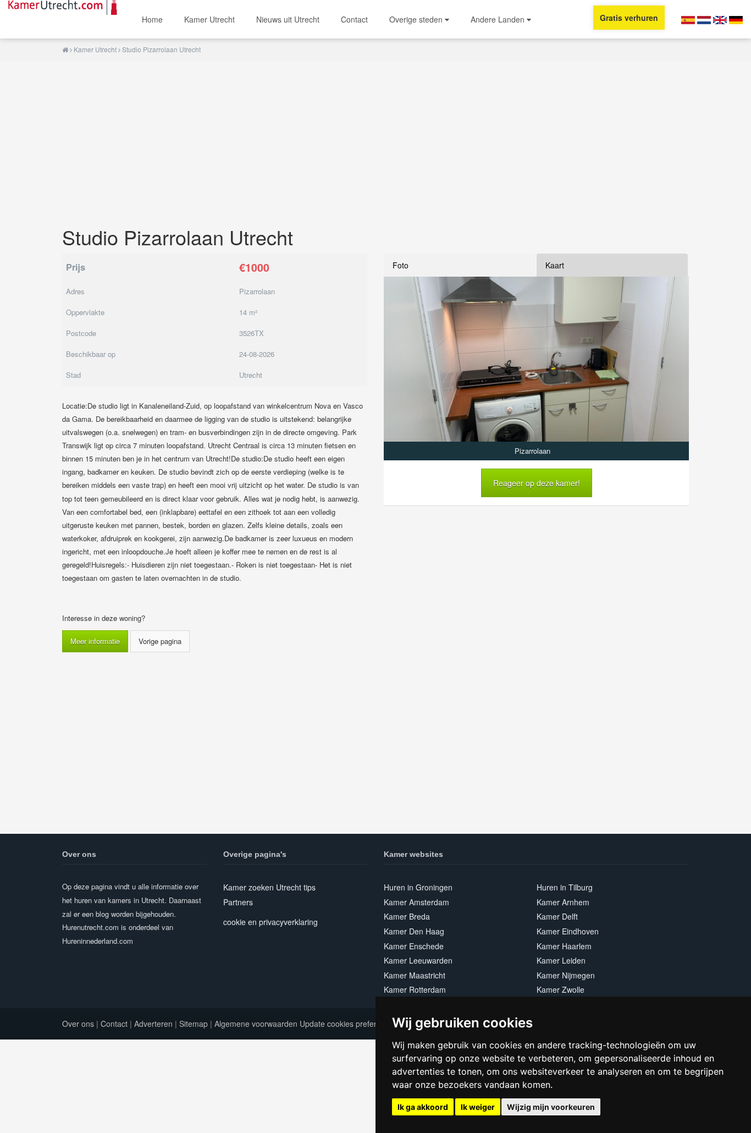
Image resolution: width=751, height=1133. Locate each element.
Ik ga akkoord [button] (422, 1107)
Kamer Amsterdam (416, 902)
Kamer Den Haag (414, 931)
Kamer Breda (407, 916)
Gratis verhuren (629, 17)
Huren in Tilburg (565, 887)
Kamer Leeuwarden (418, 960)
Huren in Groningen (418, 887)
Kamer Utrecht (209, 19)
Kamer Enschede (414, 946)
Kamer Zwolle (560, 989)
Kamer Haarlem (564, 946)
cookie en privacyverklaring (270, 921)
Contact (354, 19)
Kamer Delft (557, 916)
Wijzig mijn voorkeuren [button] (551, 1107)
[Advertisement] (375, 138)
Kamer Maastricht (414, 975)
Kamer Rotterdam (415, 989)
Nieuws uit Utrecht (287, 19)
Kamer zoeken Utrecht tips (269, 887)
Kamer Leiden (561, 960)
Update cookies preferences (348, 1023)
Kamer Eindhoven (568, 931)
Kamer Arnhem (563, 902)
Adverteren (153, 1023)
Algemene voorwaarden (255, 1023)
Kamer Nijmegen (566, 975)
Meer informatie (95, 641)
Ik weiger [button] (478, 1107)
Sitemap (193, 1023)
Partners (238, 902)
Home (152, 19)
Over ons (78, 1023)
